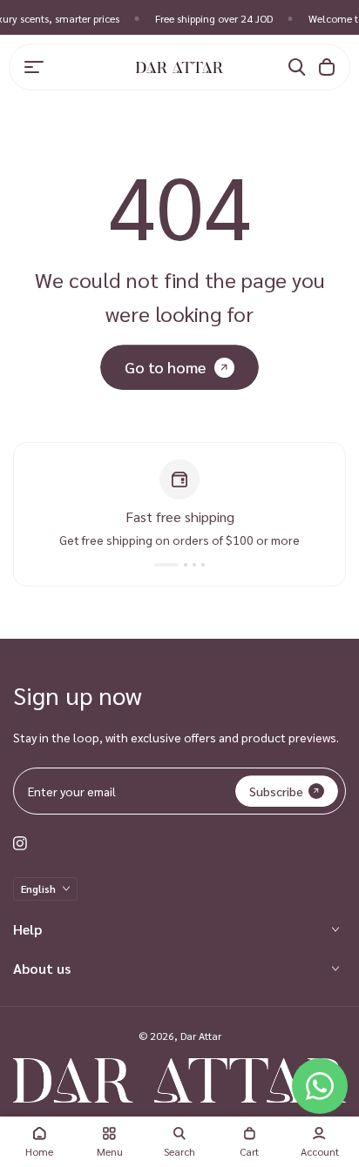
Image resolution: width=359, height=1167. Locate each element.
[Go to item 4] (203, 565)
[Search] (297, 67)
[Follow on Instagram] (20, 843)
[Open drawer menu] (34, 67)
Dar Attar (200, 1036)
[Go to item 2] (177, 565)
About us (42, 968)
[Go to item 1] (158, 565)
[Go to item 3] (194, 565)
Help (27, 929)
